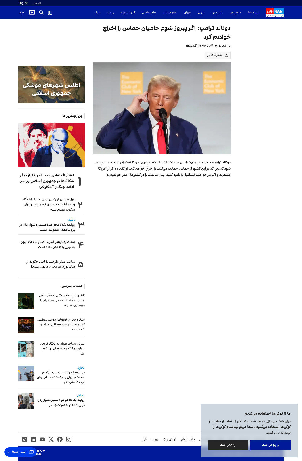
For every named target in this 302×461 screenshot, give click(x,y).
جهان (187, 12)
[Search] (41, 12)
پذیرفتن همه (270, 445)
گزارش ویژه (128, 12)
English (23, 3)
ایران (201, 12)
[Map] (50, 12)
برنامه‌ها (253, 12)
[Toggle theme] (21, 12)
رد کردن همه (227, 445)
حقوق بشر (170, 12)
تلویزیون (235, 12)
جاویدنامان (149, 12)
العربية (36, 3)
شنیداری (217, 12)
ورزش (110, 12)
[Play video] (32, 12)
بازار (97, 12)
